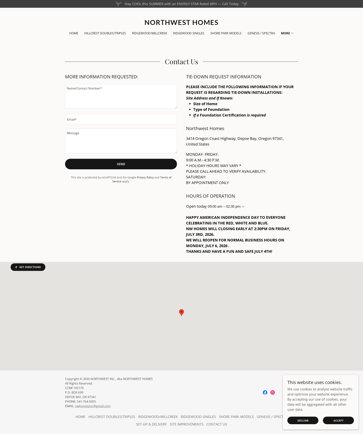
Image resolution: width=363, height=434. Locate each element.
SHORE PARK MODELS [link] (225, 33)
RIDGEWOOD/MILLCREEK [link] (149, 33)
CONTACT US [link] (216, 424)
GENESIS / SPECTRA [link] (261, 33)
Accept (339, 420)
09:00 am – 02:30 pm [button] (224, 206)
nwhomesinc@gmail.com (93, 406)
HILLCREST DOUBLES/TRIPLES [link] (105, 33)
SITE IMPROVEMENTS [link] (186, 424)
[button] (287, 33)
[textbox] (121, 96)
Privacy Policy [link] (145, 177)
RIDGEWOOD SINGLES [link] (188, 33)
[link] (181, 23)
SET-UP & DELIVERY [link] (151, 424)
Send (121, 164)
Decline (303, 420)
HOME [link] (73, 33)
